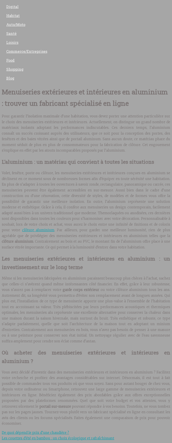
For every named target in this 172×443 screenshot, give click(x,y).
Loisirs (12, 42)
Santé (11, 33)
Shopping (15, 69)
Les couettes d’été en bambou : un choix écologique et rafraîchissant (58, 438)
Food (10, 60)
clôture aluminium (38, 230)
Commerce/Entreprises (26, 51)
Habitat (13, 15)
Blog (10, 78)
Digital (12, 6)
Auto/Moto (15, 24)
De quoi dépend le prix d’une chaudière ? (35, 432)
